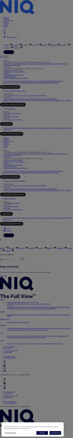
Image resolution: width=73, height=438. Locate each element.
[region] (32, 429)
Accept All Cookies (55, 433)
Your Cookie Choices (10, 432)
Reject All (42, 433)
